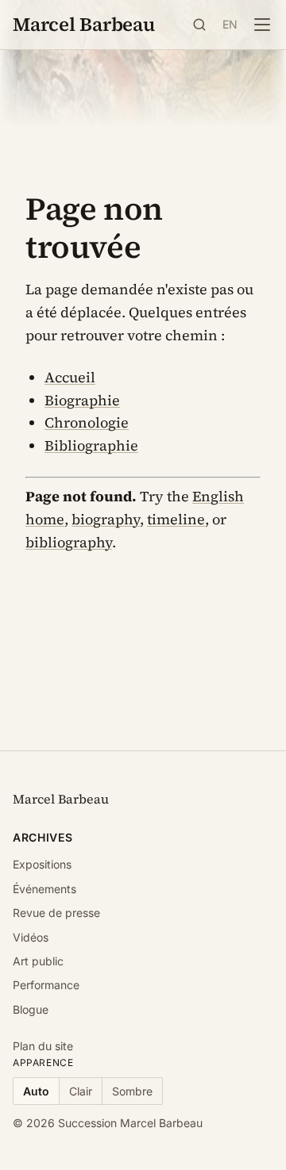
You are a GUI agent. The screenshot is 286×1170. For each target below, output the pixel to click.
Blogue (30, 1009)
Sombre (132, 1091)
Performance (46, 985)
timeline (176, 519)
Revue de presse (56, 912)
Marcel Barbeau (84, 24)
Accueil (69, 377)
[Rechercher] (199, 24)
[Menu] (262, 24)
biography (106, 519)
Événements (44, 889)
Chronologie (86, 422)
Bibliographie (91, 445)
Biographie (82, 400)
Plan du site (43, 1046)
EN (230, 24)
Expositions (42, 864)
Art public (38, 961)
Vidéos (30, 937)
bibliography (68, 542)
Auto (36, 1091)
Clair (80, 1091)
